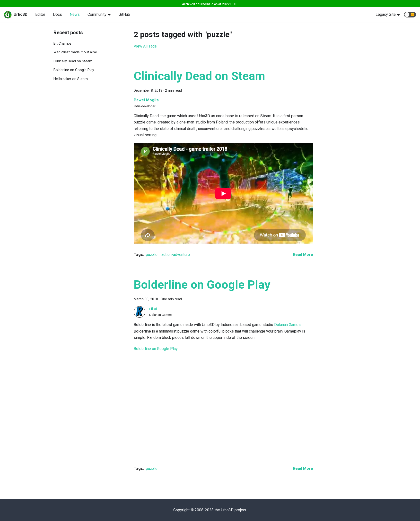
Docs (57, 14)
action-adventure (175, 254)
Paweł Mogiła (146, 100)
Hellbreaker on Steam (70, 79)
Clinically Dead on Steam (72, 61)
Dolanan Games (287, 324)
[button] (410, 14)
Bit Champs (62, 43)
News (75, 14)
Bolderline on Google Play (73, 70)
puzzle (152, 254)
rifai (153, 308)
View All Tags (145, 46)
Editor (40, 14)
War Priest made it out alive (75, 52)
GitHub (124, 14)
